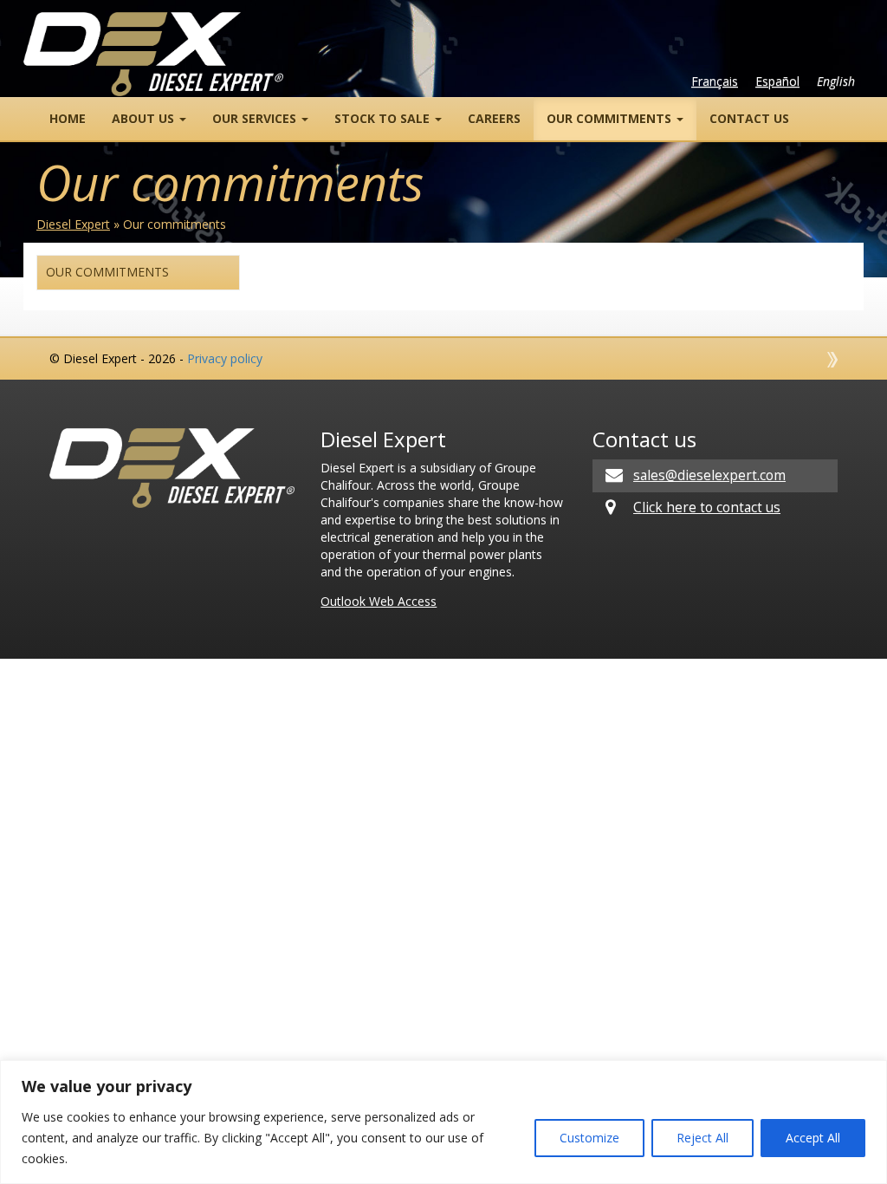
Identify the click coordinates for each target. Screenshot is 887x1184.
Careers (494, 118)
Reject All (702, 1137)
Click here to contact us (706, 507)
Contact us (749, 118)
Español (777, 81)
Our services (256, 118)
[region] (443, 1122)
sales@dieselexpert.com (709, 475)
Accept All (813, 1137)
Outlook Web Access (378, 601)
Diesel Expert (73, 224)
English (836, 81)
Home (67, 118)
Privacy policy (224, 358)
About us (145, 118)
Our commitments (611, 118)
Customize (589, 1137)
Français (714, 81)
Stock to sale (383, 118)
